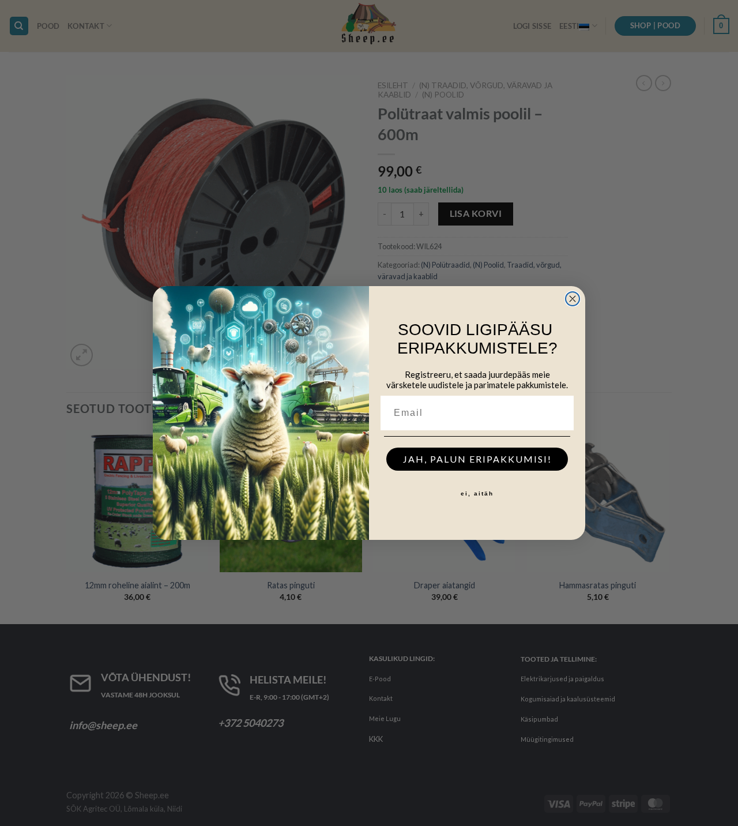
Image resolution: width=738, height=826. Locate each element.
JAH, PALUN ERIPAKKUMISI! (477, 458)
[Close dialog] (572, 299)
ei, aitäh (477, 493)
